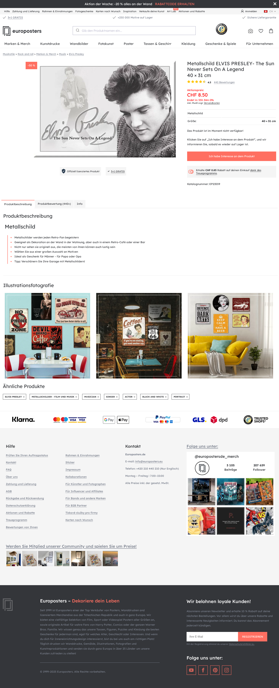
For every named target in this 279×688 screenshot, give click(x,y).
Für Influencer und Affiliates (84, 491)
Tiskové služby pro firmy (81, 512)
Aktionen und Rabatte (192, 11)
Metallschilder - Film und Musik (53, 396)
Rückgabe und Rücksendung (25, 498)
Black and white (153, 396)
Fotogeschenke (84, 11)
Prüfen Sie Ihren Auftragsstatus (27, 455)
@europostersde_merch (217, 456)
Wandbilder (79, 44)
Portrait (179, 396)
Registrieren (252, 636)
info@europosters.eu (149, 461)
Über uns (12, 477)
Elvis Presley (13, 396)
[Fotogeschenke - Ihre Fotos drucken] (250, 31)
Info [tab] (80, 204)
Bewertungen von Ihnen (22, 527)
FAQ (8, 469)
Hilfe (7, 11)
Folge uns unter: (202, 446)
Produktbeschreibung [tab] (18, 204)
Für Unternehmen (259, 44)
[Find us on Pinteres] (215, 670)
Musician (90, 396)
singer (110, 396)
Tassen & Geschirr (157, 44)
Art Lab (172, 11)
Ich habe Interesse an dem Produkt (232, 156)
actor (128, 396)
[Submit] (77, 30)
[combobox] (134, 30)
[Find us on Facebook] (203, 670)
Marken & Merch (17, 44)
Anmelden (251, 11)
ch (271, 11)
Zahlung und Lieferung (25, 11)
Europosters (28, 31)
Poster (129, 44)
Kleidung (188, 44)
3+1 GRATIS (15, 17)
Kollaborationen (76, 477)
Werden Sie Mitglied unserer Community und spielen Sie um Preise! (71, 546)
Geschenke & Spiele (220, 44)
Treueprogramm (16, 520)
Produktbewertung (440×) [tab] (54, 204)
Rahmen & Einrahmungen (57, 11)
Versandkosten (212, 103)
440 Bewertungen (224, 82)
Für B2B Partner (76, 505)
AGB (9, 491)
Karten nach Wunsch (108, 11)
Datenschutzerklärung (20, 505)
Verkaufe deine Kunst (151, 11)
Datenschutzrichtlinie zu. (241, 644)
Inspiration (129, 11)
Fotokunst (105, 44)
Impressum (72, 469)
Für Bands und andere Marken (85, 498)
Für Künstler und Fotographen (85, 484)
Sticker (70, 462)
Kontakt (11, 462)
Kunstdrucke (50, 44)
